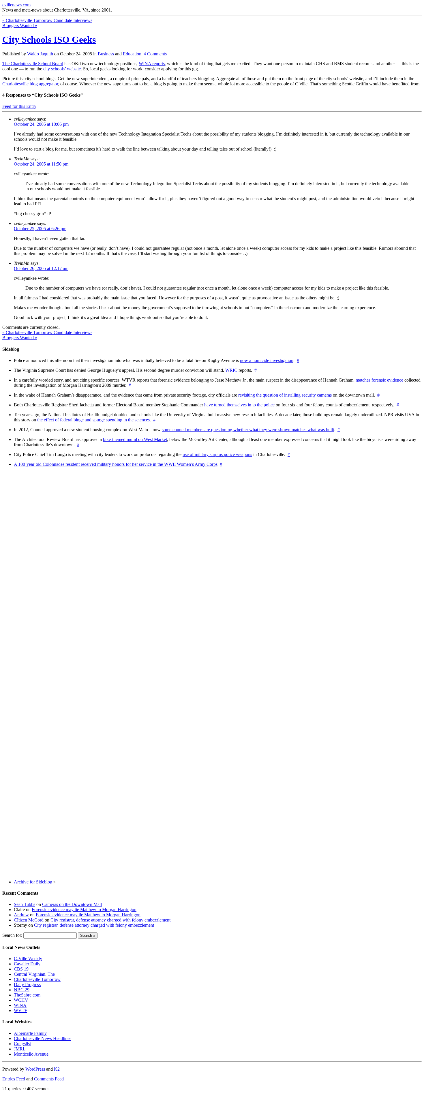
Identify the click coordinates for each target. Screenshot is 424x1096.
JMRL (20, 1048)
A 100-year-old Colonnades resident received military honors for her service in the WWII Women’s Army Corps (115, 464)
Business (106, 53)
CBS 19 (21, 968)
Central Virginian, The (34, 974)
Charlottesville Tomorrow (37, 979)
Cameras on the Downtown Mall (72, 904)
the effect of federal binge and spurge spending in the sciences (93, 419)
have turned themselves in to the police (239, 404)
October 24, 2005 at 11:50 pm (41, 164)
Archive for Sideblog (33, 881)
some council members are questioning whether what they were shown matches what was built (248, 429)
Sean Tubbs (24, 904)
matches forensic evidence (379, 380)
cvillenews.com (16, 4)
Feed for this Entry (19, 106)
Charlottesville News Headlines (42, 1038)
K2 (57, 1069)
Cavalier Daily (27, 963)
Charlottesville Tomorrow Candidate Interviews (47, 20)
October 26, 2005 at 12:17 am (41, 268)
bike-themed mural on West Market (135, 439)
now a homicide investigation (266, 360)
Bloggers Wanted (19, 25)
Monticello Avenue (31, 1054)
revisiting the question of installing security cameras (285, 395)
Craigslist (22, 1043)
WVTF (20, 1010)
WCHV (21, 1000)
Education (132, 53)
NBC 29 (21, 989)
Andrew (21, 914)
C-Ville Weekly (28, 958)
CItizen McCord (29, 919)
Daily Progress (27, 984)
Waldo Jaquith (40, 53)
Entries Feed (13, 1078)
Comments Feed (49, 1078)
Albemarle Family (30, 1033)
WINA (20, 1005)
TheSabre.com (27, 994)
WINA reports (152, 63)
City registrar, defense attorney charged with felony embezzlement (110, 919)
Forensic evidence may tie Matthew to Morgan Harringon (84, 909)
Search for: (12, 935)
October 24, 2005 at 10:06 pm (41, 124)
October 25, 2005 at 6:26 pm (40, 228)
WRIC (232, 370)
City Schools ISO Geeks (49, 39)
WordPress (35, 1069)
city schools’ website (62, 68)
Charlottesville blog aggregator (30, 83)
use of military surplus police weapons (217, 454)
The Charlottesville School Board (32, 63)
